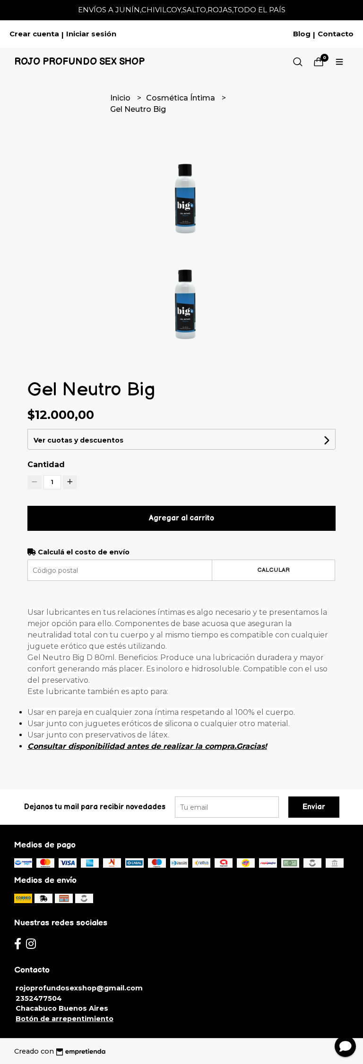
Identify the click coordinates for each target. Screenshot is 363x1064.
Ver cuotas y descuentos (78, 440)
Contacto (336, 34)
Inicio (121, 97)
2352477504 (39, 998)
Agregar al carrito (181, 518)
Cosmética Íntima (181, 97)
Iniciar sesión (91, 34)
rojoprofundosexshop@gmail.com (79, 988)
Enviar (313, 807)
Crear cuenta (34, 34)
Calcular (273, 570)
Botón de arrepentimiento (64, 1018)
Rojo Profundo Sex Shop (79, 61)
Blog (302, 34)
